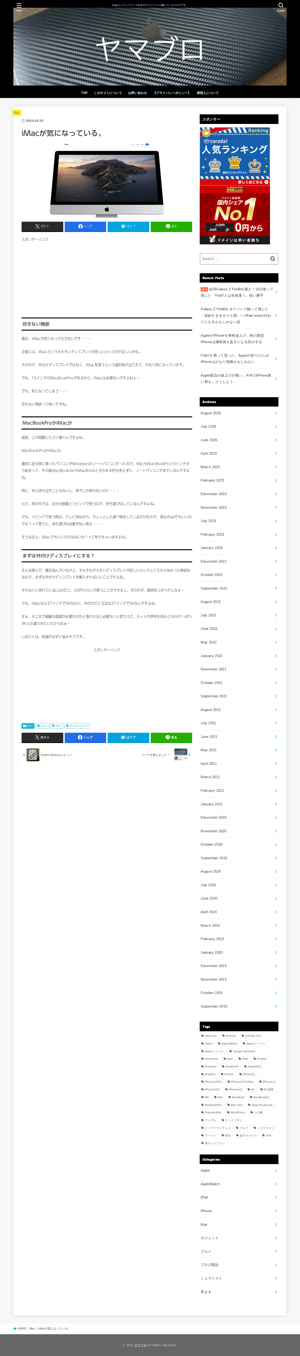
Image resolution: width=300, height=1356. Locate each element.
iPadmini (211, 1066)
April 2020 (209, 912)
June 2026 (209, 440)
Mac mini (237, 1105)
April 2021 (209, 764)
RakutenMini (213, 1112)
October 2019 (211, 993)
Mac (17, 112)
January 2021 (211, 804)
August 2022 (211, 602)
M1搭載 (269, 1089)
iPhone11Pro (213, 1081)
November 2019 (213, 979)
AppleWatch (229, 1043)
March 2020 (210, 925)
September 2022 (214, 588)
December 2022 (213, 561)
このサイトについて (108, 93)
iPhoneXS (235, 1089)
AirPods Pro (253, 1036)
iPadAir (262, 1059)
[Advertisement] (107, 276)
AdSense (211, 1036)
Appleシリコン (214, 1051)
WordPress (237, 1112)
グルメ (206, 1251)
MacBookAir (261, 1097)
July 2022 (208, 615)
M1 (253, 1089)
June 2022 (209, 629)
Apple (209, 1043)
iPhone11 (249, 1074)
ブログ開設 (210, 1265)
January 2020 (211, 952)
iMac (44, 725)
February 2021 (212, 790)
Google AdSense (244, 1051)
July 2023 (208, 521)
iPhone (229, 1074)
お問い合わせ (137, 93)
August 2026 (211, 413)
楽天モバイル (248, 1135)
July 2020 (208, 885)
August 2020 (211, 871)
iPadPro (210, 1074)
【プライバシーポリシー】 (172, 93)
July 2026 (208, 426)
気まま (206, 1292)
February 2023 (212, 534)
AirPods (231, 1036)
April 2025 (209, 453)
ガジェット (210, 1238)
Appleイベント (256, 1043)
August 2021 (211, 710)
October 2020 (211, 844)
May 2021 (209, 750)
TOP (84, 93)
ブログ (244, 1128)
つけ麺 (258, 1112)
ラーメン (210, 1135)
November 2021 (213, 669)
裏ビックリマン (215, 1143)
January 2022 (211, 656)
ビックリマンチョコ (218, 1128)
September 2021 (214, 696)
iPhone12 (269, 1081)
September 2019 (214, 1006)
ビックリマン (233, 1120)
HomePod (211, 1059)
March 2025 (210, 467)
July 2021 (208, 723)
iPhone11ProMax (242, 1081)
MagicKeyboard (262, 1105)
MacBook (238, 1097)
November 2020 (213, 831)
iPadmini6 (254, 1066)
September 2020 (214, 858)
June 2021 (209, 737)
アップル (210, 1120)
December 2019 (213, 966)
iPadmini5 (232, 1066)
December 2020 (213, 817)
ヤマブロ (140, 1345)
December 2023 (213, 494)
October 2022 (211, 575)
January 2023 (211, 548)
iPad (245, 1059)
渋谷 (268, 1135)
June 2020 (209, 898)
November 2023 (213, 507)
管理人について (208, 93)
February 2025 (212, 480)
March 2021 (210, 777)
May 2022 (209, 642)
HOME (21, 1328)
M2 (207, 1097)
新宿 (228, 1135)
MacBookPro (78, 725)
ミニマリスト (265, 1128)
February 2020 (212, 939)
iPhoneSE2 (212, 1089)
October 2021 (211, 683)
